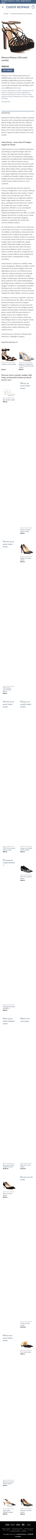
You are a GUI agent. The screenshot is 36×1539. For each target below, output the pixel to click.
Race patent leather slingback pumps (8, 1166)
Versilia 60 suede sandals (8, 364)
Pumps (24, 1530)
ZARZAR (30, 1534)
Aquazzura (7, 101)
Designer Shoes (17, 1528)
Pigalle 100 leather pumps (25, 559)
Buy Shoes (7, 70)
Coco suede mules (25, 1352)
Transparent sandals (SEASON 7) (9, 1007)
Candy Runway (18, 7)
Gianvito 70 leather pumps (26, 1511)
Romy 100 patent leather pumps (25, 530)
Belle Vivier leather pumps (26, 877)
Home (6, 14)
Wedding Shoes (15, 1531)
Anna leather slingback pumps (8, 1511)
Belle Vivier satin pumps (25, 1166)
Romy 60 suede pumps (7, 1194)
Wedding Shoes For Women (21, 96)
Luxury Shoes (16, 1530)
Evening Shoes (29, 1528)
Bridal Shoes (6, 1528)
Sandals (30, 1530)
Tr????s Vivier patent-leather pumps (7, 689)
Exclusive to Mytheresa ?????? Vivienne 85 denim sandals (26, 366)
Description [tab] (5, 113)
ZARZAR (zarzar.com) (8, 78)
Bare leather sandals (9, 400)
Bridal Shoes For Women (15, 90)
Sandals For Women (7, 96)
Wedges (24, 1531)
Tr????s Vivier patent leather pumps (9, 849)
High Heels (6, 1530)
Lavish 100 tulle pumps (25, 1324)
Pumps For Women (26, 94)
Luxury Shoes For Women (13, 94)
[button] (2, 7)
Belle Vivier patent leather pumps (8, 1482)
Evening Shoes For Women (21, 14)
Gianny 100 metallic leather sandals (26, 849)
